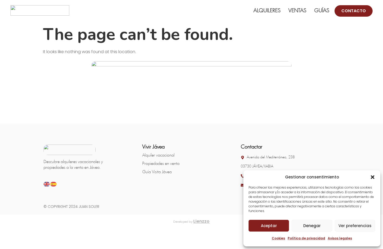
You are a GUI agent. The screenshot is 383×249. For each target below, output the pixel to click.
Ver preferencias (355, 225)
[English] (47, 184)
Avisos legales (340, 238)
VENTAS (297, 11)
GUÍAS (321, 11)
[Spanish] (53, 184)
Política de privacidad (306, 238)
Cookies (278, 238)
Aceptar (269, 225)
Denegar (312, 225)
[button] (372, 177)
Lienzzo (201, 221)
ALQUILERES (267, 11)
